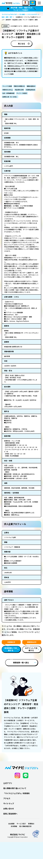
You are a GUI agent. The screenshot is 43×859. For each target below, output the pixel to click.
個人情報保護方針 (25, 826)
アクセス (6, 798)
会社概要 (11, 823)
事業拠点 (31, 823)
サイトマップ (8, 803)
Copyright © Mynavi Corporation (17, 837)
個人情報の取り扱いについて (14, 788)
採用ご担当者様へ (10, 813)
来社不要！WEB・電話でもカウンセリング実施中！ (21, 8)
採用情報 (14, 826)
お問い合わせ (8, 808)
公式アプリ (7, 783)
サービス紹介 (21, 823)
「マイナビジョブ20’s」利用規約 (16, 793)
